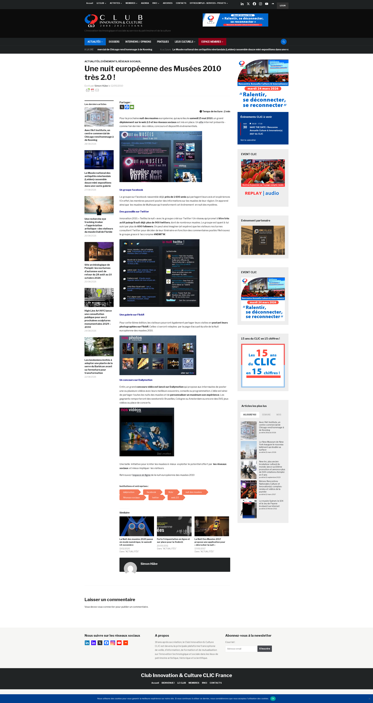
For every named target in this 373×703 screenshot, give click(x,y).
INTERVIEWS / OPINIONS (138, 41)
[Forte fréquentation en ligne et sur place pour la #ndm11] (174, 526)
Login (283, 6)
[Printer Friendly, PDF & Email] (93, 89)
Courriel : (230, 642)
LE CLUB (100, 3)
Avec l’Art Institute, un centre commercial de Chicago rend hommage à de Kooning (99, 135)
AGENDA (145, 3)
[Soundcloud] (273, 4)
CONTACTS (181, 3)
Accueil (89, 3)
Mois (279, 414)
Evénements (109, 61)
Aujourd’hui (249, 414)
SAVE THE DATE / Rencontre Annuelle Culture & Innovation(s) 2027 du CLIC (266, 130)
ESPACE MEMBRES (211, 41)
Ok (273, 698)
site (201, 122)
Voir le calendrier (248, 140)
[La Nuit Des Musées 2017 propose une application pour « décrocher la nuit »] (212, 526)
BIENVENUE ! (168, 683)
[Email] (132, 107)
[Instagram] (260, 4)
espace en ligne (142, 475)
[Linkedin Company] (242, 4)
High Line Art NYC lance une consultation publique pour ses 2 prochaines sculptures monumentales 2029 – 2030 (98, 318)
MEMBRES (130, 3)
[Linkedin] (93, 642)
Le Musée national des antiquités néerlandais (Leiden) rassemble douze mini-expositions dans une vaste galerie (206, 49)
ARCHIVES (167, 3)
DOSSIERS (114, 41)
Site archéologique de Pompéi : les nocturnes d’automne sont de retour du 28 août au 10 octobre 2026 (98, 271)
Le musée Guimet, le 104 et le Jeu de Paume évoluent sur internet (271, 503)
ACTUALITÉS (94, 41)
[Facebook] (254, 4)
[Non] (369, 698)
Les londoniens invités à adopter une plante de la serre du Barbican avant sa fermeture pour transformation (99, 367)
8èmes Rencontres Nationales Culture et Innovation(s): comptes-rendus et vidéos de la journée (270, 486)
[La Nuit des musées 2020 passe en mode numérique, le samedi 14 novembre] (136, 526)
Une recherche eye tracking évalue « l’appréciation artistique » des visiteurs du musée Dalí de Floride (99, 225)
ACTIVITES (115, 3)
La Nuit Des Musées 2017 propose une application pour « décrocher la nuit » (210, 542)
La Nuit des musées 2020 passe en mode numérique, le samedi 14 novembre (136, 542)
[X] (248, 4)
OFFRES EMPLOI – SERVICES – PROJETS (208, 3)
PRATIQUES (163, 41)
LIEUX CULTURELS (184, 41)
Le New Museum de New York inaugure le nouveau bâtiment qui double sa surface (271, 446)
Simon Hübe (101, 85)
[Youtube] (266, 4)
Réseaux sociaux (129, 61)
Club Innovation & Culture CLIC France (186, 675)
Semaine (266, 414)
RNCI (154, 3)
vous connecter (106, 606)
